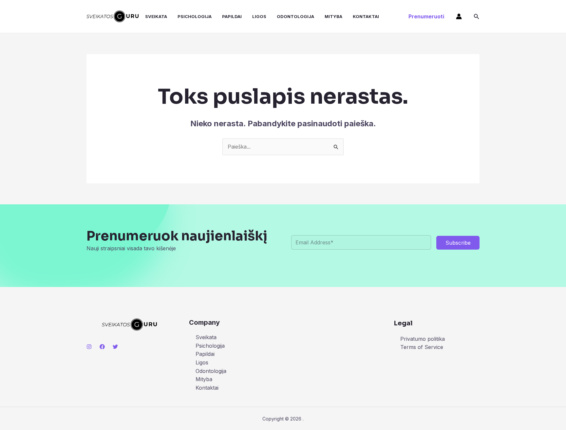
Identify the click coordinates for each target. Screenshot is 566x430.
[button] (426, 16)
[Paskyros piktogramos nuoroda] (459, 16)
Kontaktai (366, 16)
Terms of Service (421, 347)
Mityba (333, 16)
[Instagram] (89, 346)
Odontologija (295, 16)
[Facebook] (102, 346)
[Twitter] (115, 346)
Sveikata (156, 16)
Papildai (232, 16)
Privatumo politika (422, 339)
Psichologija (195, 16)
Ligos (259, 16)
